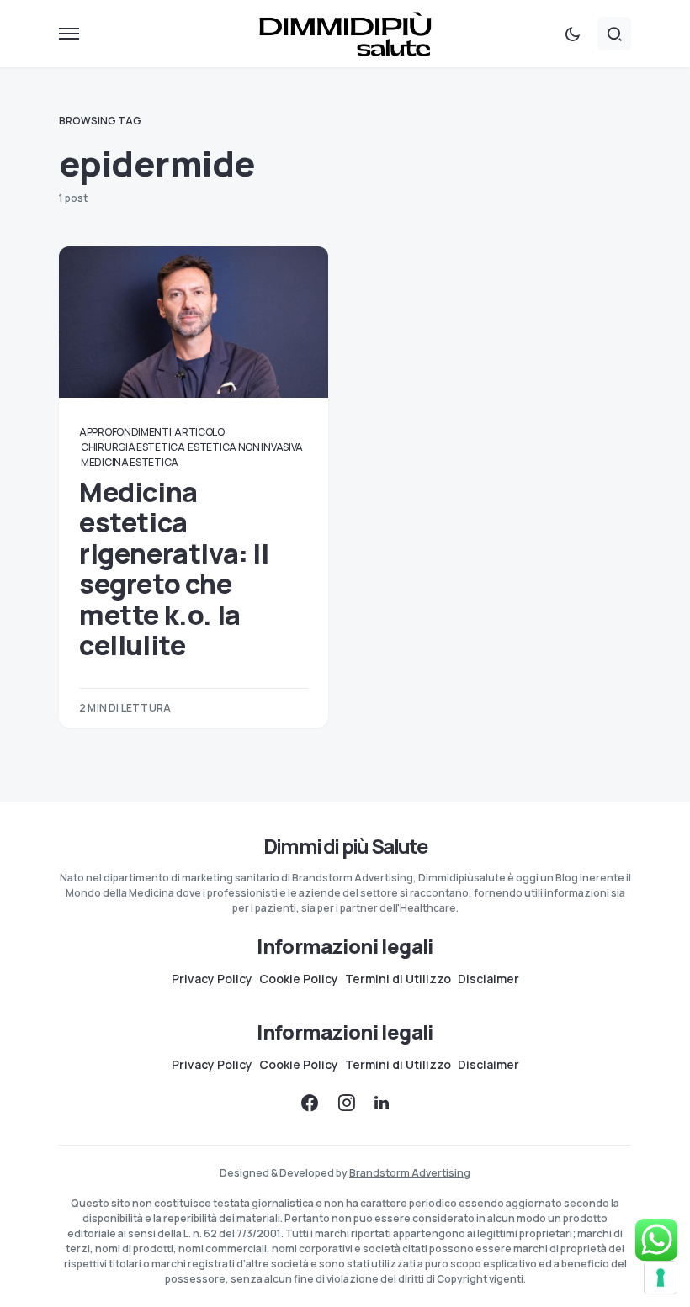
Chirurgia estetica (133, 447)
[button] (69, 33)
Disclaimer (488, 979)
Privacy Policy (212, 979)
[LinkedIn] (381, 1102)
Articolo (199, 432)
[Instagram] (346, 1102)
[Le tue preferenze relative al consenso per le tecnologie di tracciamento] (661, 1278)
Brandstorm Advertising (409, 1173)
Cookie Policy (298, 979)
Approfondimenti (125, 432)
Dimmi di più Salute (345, 846)
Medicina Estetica (129, 462)
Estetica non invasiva (245, 447)
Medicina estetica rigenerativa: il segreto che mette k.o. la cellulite (174, 569)
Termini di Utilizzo (398, 979)
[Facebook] (309, 1102)
